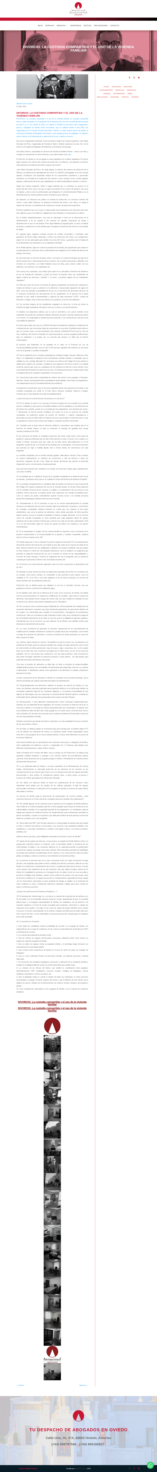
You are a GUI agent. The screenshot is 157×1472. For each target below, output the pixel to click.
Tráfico (125, 97)
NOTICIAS (87, 25)
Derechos (119, 90)
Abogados (116, 87)
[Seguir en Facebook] (129, 77)
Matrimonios (119, 93)
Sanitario (114, 97)
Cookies (33, 1468)
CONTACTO (114, 25)
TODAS (106, 87)
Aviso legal (23, 1468)
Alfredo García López (24, 103)
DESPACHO (49, 25)
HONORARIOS (75, 25)
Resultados (102, 97)
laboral (107, 93)
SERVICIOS (61, 25)
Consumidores (106, 90)
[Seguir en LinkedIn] (139, 77)
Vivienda (135, 97)
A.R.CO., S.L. (80, 1468)
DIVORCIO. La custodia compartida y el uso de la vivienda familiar (52, 1003)
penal (130, 93)
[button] (150, 1465)
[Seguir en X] (134, 77)
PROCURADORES (101, 25)
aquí (69, 154)
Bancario (128, 87)
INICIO (40, 25)
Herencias (131, 90)
